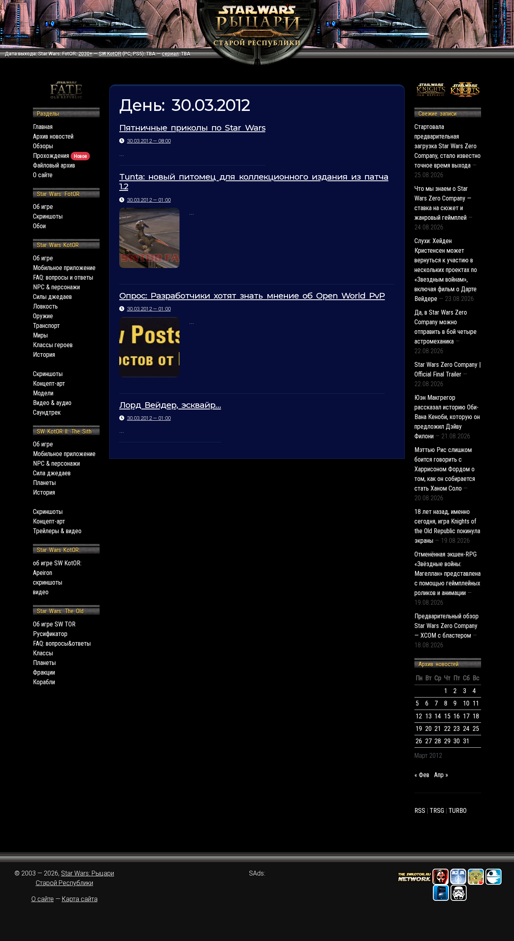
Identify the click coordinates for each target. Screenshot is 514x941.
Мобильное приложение (64, 268)
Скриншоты (48, 216)
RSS (419, 810)
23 (456, 728)
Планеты (44, 483)
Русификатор (50, 634)
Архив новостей (53, 136)
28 (437, 741)
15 (447, 716)
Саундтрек (47, 412)
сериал (170, 54)
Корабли (44, 682)
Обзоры (43, 146)
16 (456, 716)
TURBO (458, 810)
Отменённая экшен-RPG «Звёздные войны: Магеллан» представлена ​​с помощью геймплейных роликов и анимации (447, 573)
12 (419, 716)
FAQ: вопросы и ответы (63, 277)
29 (447, 741)
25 (476, 728)
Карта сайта (80, 899)
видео (41, 592)
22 (447, 728)
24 (466, 728)
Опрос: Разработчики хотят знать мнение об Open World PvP (252, 295)
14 (437, 716)
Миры (40, 335)
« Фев (421, 775)
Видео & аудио (52, 403)
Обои (39, 226)
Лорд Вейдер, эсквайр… (170, 405)
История (44, 354)
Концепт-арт (49, 383)
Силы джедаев (52, 297)
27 (428, 741)
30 (456, 741)
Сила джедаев (52, 473)
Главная (43, 127)
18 (476, 716)
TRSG (437, 810)
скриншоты (47, 582)
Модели (43, 393)
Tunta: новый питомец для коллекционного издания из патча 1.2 (253, 182)
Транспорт (46, 325)
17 (466, 716)
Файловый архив (54, 165)
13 (428, 716)
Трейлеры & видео (57, 531)
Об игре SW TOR (54, 624)
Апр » (441, 775)
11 (476, 703)
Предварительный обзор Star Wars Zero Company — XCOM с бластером (446, 625)
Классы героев (53, 345)
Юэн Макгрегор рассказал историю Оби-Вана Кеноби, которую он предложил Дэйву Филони (447, 417)
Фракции (44, 672)
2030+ (85, 54)
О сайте (43, 175)
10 (466, 703)
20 (428, 728)
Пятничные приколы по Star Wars (192, 128)
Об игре (43, 207)
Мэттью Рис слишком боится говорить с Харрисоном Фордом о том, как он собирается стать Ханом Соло (444, 469)
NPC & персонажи (56, 287)
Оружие (43, 316)
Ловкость (45, 306)
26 (419, 741)
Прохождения (60, 156)
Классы (43, 653)
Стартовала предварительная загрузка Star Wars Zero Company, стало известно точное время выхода (447, 146)
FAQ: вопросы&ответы (62, 643)
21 (437, 728)
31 (466, 741)
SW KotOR (110, 54)
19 (419, 728)
